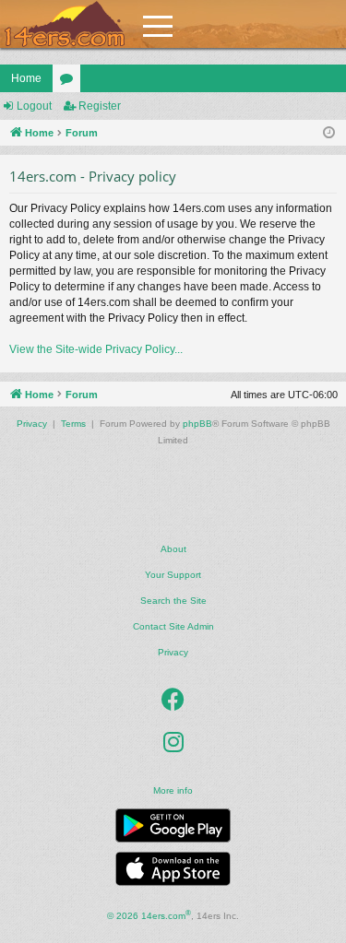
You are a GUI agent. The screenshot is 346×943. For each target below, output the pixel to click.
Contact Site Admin (173, 626)
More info (173, 790)
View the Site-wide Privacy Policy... (96, 349)
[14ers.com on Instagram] (173, 743)
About (173, 549)
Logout (34, 106)
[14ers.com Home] (65, 24)
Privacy (173, 652)
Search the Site (173, 600)
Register (99, 106)
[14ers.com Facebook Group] (173, 700)
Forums (70, 82)
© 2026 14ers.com (149, 915)
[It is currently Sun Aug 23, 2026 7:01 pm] (329, 133)
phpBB (197, 423)
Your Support (173, 575)
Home (26, 78)
